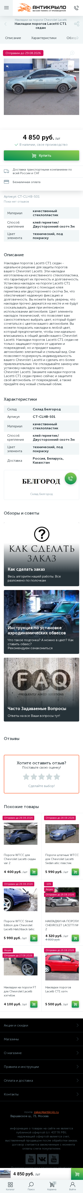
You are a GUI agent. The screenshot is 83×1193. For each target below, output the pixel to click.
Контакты (11, 1094)
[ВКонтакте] (42, 1159)
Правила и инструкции (21, 1067)
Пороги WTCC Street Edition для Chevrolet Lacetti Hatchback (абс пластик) (19, 927)
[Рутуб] (54, 1159)
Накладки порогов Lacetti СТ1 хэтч (58, 989)
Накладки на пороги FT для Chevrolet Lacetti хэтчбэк (20, 991)
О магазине (13, 1053)
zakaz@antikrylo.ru (46, 1112)
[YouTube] (31, 1159)
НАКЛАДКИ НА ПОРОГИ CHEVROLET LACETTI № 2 (62, 925)
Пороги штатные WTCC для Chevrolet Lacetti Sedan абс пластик (62, 859)
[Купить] (33, 872)
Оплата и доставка (18, 1080)
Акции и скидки (16, 1025)
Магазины (11, 1039)
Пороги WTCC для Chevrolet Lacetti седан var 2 (20, 859)
